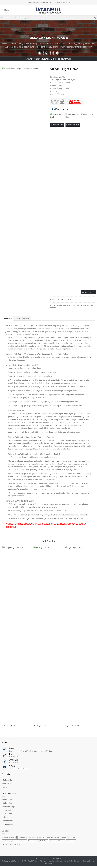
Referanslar (7, 780)
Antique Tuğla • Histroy (10, 726)
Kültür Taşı (7, 799)
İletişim (6, 787)
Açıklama (8, 318)
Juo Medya (57, 858)
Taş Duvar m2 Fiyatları (57, 841)
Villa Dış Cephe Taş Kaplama (11, 845)
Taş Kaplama (71, 841)
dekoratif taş (77, 861)
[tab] (7, 318)
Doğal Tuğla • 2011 (72, 726)
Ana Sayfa (29, 59)
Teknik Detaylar (22, 318)
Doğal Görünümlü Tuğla (36, 837)
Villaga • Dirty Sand (57, 125)
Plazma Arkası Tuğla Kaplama (38, 841)
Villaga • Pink (86, 292)
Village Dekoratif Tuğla (61, 59)
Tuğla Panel (7, 814)
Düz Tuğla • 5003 (39, 726)
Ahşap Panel (8, 817)
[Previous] (50, 204)
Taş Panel (7, 810)
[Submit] (95, 18)
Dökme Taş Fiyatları (68, 837)
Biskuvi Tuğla (75, 305)
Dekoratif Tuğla (9, 807)
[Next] (95, 204)
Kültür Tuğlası (42, 59)
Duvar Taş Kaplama (53, 837)
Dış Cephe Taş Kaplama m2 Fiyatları (14, 841)
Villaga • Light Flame (72, 125)
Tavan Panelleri (9, 824)
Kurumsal (7, 784)
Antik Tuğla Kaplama (63, 305)
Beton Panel (8, 821)
